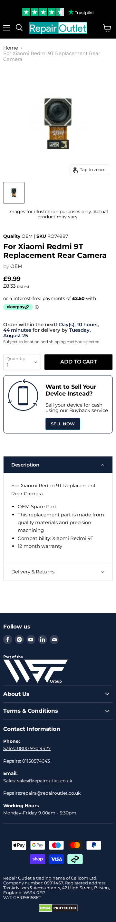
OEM (16, 266)
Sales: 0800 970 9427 (27, 748)
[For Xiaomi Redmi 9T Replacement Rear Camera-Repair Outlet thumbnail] (14, 192)
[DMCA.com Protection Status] (58, 910)
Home (10, 48)
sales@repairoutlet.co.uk (44, 781)
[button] (58, 464)
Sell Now (63, 423)
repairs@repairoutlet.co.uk (51, 793)
